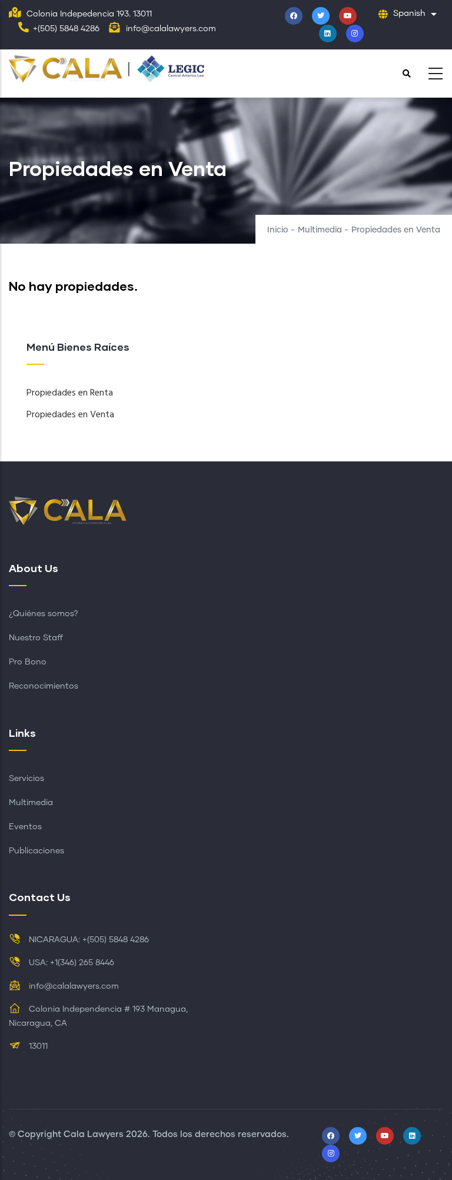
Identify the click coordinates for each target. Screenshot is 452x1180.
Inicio (277, 230)
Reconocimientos (43, 686)
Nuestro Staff (36, 638)
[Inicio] (110, 70)
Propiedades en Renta (69, 393)
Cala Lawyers (94, 1134)
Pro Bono (27, 662)
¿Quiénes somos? (43, 614)
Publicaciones (36, 851)
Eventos (25, 827)
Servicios (26, 779)
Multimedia (320, 230)
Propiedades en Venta (70, 415)
